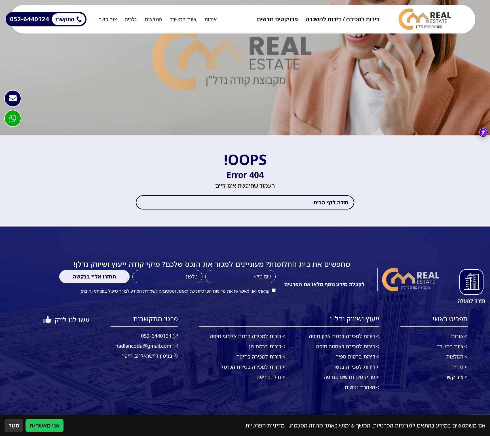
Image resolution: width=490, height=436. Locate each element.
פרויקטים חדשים (277, 19)
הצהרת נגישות (360, 387)
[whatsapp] (12, 118)
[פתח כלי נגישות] (483, 132)
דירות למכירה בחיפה (258, 356)
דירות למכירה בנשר (354, 366)
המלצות (153, 19)
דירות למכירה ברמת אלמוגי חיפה (245, 336)
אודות (210, 19)
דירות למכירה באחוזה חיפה (345, 346)
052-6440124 (156, 335)
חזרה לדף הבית (331, 202)
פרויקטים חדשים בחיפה (349, 377)
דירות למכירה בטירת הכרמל (251, 366)
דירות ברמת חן (265, 346)
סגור (14, 425)
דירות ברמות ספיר (355, 356)
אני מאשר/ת (44, 425)
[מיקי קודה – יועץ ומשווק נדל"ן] (425, 19)
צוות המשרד (183, 19)
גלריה (131, 19)
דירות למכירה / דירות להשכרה (342, 19)
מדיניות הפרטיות (211, 291)
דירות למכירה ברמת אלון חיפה (342, 336)
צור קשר (108, 19)
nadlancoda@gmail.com (143, 345)
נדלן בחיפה (269, 377)
